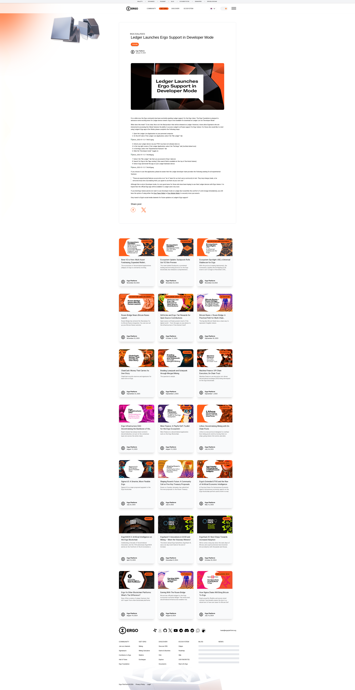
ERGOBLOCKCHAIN (212, 1)
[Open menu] (233, 8)
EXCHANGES (151, 1)
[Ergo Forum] (198, 630)
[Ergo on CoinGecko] (203, 630)
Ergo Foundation (124, 664)
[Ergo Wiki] (160, 630)
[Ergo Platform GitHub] (165, 630)
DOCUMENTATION (184, 1)
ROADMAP (162, 1)
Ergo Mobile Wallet (174, 193)
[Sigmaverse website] (155, 630)
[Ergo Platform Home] (132, 8)
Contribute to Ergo (125, 655)
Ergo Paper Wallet (159, 193)
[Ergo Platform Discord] (186, 630)
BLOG (172, 1)
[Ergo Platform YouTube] (176, 630)
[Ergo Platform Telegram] (181, 630)
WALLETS (139, 1)
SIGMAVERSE (198, 1)
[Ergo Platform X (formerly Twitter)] (170, 630)
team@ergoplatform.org (228, 630)
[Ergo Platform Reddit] (192, 630)
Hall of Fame (123, 659)
